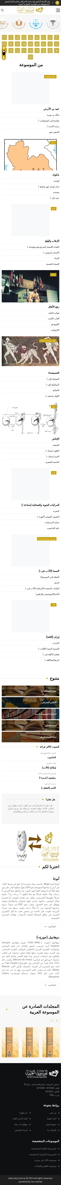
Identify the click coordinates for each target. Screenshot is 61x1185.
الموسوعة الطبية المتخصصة (43, 1149)
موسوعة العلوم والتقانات (45, 1166)
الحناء (56, 258)
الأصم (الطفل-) (48, 788)
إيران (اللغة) (52, 637)
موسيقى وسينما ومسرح (46, 539)
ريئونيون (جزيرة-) (47, 777)
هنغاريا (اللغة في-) (51, 654)
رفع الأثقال (53, 307)
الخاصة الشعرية (52, 462)
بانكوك (55, 175)
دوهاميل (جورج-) (48, 937)
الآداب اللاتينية (51, 763)
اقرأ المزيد (52, 927)
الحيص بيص (54, 132)
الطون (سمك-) (52, 451)
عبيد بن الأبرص (51, 109)
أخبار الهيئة (51, 1119)
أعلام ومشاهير (50, 77)
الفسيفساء (53, 373)
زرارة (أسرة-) (53, 126)
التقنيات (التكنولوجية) (48, 753)
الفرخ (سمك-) (52, 456)
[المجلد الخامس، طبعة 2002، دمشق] (9, 1042)
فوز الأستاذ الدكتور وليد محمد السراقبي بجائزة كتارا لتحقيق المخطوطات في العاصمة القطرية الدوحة (27, 2)
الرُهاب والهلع (52, 241)
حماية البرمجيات (52, 522)
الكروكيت (55, 330)
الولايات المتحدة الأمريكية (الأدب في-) (42, 588)
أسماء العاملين (21, 1130)
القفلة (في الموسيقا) (49, 577)
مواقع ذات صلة (21, 1124)
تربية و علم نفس (50, 784)
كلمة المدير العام (20, 1119)
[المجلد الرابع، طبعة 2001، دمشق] (30, 1042)
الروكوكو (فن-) (52, 384)
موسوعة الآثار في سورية (45, 1160)
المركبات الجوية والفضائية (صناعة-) (40, 505)
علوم (53, 407)
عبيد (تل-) (54, 198)
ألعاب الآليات (53, 318)
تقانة (53, 473)
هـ (11, 50)
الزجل (56, 583)
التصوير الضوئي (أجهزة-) (48, 517)
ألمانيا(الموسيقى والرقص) (47, 594)
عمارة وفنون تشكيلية (47, 341)
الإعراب (55, 643)
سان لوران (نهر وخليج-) (48, 186)
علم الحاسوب (53, 528)
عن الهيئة (23, 1113)
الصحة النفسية (52, 264)
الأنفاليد (55, 390)
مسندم (56, 192)
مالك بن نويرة (53, 115)
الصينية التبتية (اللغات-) (48, 649)
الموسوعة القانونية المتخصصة (43, 1154)
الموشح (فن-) (53, 379)
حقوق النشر (51, 1124)
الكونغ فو (55, 324)
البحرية (56, 511)
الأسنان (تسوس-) (51, 252)
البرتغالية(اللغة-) (52, 660)
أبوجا (56, 879)
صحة (53, 209)
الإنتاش (55, 439)
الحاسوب (51, 757)
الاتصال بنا (51, 1130)
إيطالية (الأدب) (49, 767)
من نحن (53, 1113)
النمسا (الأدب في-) (49, 571)
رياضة (53, 275)
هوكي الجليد (53, 313)
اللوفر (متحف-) (52, 396)
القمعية (56, 445)
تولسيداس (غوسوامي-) (48, 120)
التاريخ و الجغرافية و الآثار (47, 773)
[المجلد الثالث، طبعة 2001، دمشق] (50, 1042)
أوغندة (56, 181)
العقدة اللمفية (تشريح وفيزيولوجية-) (43, 247)
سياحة (53, 143)
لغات (53, 605)
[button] (56, 1020)
